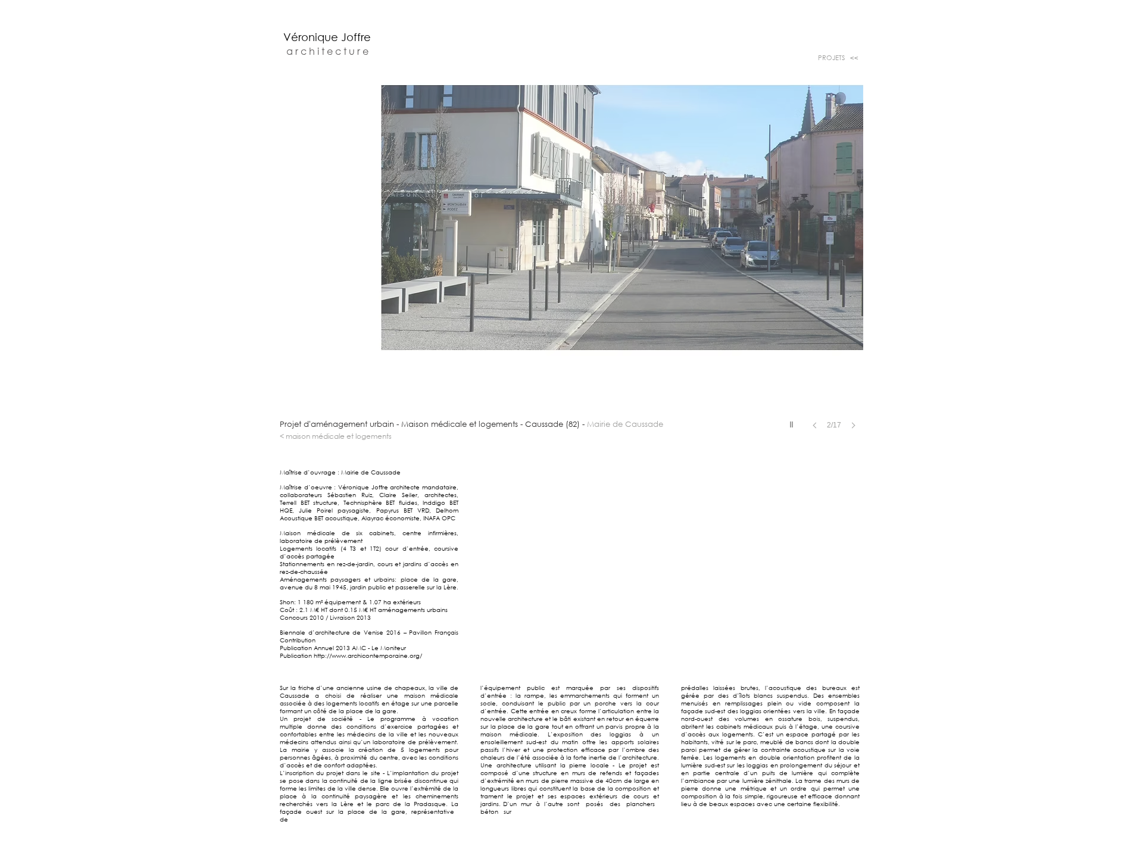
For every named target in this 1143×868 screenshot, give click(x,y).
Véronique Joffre (327, 36)
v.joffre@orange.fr (646, 865)
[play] (793, 421)
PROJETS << (837, 58)
